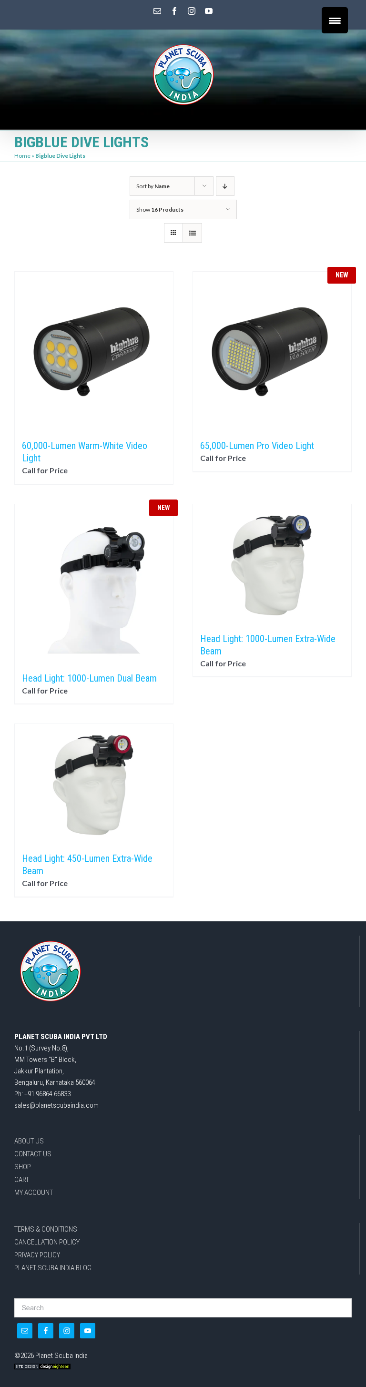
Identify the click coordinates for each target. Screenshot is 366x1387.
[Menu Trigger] (335, 20)
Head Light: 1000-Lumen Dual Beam (89, 678)
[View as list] (192, 233)
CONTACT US (32, 1154)
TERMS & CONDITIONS (45, 1229)
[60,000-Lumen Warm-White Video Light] (94, 351)
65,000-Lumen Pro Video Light (257, 445)
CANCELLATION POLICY (47, 1242)
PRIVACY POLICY (37, 1255)
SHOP (22, 1167)
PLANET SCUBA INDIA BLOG (53, 1268)
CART (21, 1179)
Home (22, 155)
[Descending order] (225, 186)
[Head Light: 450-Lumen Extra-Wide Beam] (94, 783)
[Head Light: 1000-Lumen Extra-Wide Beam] (272, 563)
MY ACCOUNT (33, 1192)
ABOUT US (29, 1141)
